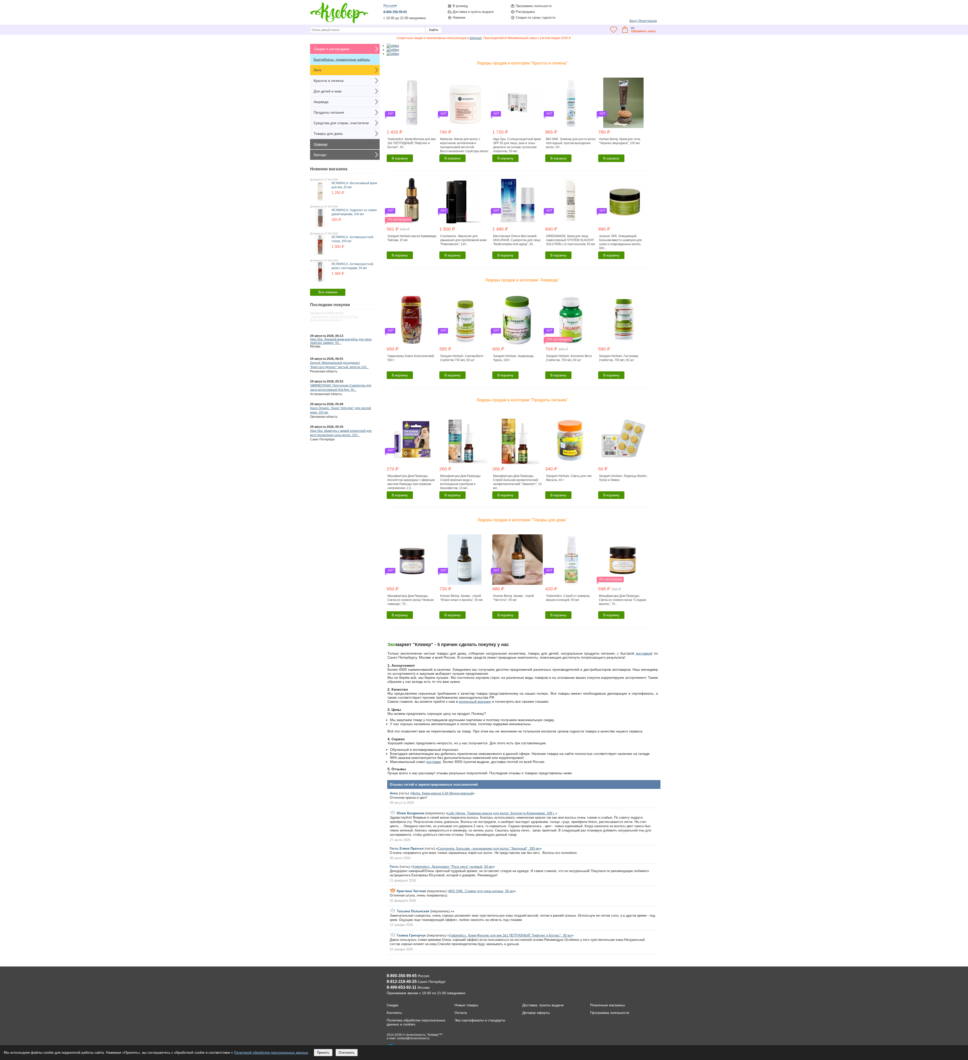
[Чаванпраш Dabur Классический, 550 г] (412, 320)
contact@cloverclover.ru (413, 1038)
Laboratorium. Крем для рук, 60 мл (334, 316)
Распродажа (525, 12)
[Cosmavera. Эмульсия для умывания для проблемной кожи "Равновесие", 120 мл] (465, 200)
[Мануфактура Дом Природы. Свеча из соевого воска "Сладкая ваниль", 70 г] (624, 559)
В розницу (460, 6)
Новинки (459, 17)
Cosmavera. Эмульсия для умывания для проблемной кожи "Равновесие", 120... (463, 240)
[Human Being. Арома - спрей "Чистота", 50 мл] (518, 559)
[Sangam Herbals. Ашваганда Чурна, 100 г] (518, 320)
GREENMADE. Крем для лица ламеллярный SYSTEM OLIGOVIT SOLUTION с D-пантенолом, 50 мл (570, 240)
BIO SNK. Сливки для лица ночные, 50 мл (481, 891)
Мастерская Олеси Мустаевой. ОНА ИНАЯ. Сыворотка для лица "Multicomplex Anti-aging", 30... (516, 240)
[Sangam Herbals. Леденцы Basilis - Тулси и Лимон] (624, 439)
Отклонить (347, 1052)
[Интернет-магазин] (339, 23)
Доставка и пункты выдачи (473, 12)
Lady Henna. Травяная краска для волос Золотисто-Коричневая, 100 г (501, 813)
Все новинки (327, 292)
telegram (476, 38)
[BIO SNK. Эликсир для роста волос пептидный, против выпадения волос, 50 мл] (571, 103)
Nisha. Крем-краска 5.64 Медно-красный (442, 793)
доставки (433, 762)
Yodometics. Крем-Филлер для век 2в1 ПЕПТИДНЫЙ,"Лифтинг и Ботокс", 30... (411, 143)
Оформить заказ (643, 31)
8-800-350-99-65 (395, 12)
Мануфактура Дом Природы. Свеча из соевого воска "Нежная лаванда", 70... (410, 600)
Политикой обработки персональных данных (271, 1052)
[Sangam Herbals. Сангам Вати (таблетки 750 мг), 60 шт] (465, 320)
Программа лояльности (534, 6)
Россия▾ (390, 6)
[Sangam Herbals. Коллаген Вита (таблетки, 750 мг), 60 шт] (571, 320)
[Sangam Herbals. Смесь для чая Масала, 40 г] (571, 439)
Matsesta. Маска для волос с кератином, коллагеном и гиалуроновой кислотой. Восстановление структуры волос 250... (464, 147)
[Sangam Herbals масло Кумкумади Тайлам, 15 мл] (412, 200)
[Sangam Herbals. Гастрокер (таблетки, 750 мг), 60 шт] (624, 320)
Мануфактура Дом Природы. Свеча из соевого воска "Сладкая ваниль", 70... (622, 600)
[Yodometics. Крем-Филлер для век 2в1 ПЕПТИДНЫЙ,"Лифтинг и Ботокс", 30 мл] (412, 103)
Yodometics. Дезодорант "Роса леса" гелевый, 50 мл (452, 867)
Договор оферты (536, 1013)
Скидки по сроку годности (535, 17)
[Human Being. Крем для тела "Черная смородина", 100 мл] (624, 103)
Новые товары (466, 1005)
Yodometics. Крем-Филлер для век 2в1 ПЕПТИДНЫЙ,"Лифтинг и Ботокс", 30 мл (510, 935)
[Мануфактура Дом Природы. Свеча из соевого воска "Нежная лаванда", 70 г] (412, 559)
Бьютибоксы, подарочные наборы (342, 59)
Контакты (394, 1013)
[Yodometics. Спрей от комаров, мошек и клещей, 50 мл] (571, 559)
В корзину (400, 158)
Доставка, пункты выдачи (543, 1005)
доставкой (644, 653)
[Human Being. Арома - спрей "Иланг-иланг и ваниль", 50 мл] (465, 559)
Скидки (392, 1005)
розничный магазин (475, 701)
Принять (323, 1052)
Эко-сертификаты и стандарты (480, 1020)
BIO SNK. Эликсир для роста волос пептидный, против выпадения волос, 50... (571, 143)
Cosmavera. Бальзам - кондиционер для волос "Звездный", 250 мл (489, 848)
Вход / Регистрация (643, 21)
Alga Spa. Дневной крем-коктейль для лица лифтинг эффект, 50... (341, 341)
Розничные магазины (607, 1005)
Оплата (461, 1013)
